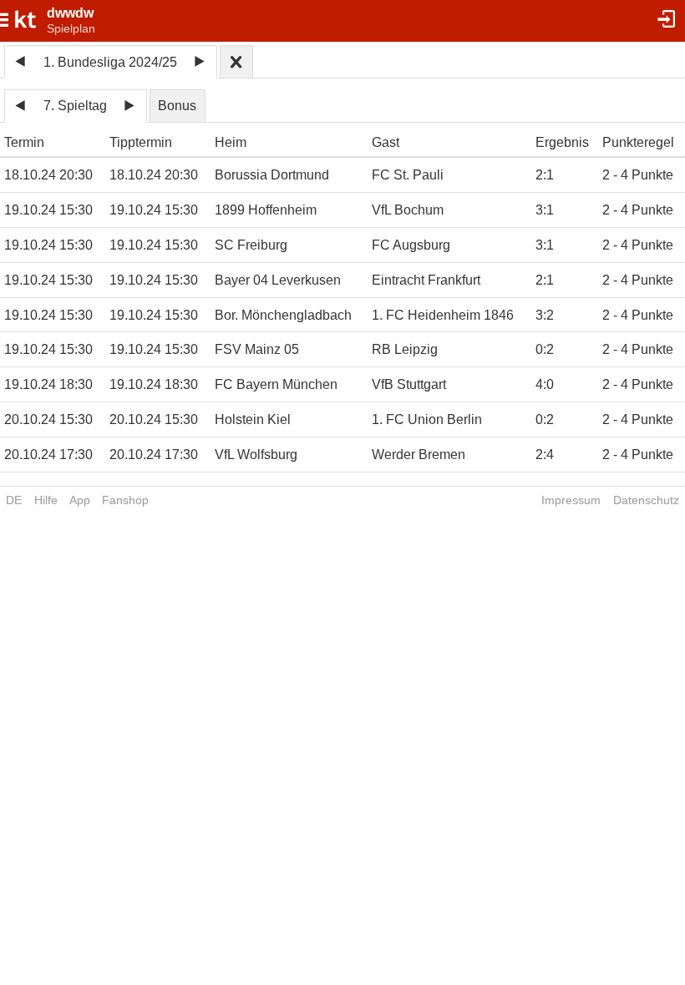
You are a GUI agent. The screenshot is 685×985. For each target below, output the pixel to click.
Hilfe (46, 500)
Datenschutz (646, 500)
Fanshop (125, 500)
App (79, 500)
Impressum (571, 500)
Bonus (177, 105)
